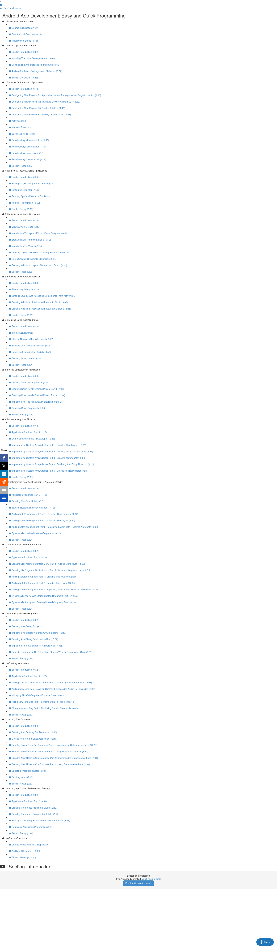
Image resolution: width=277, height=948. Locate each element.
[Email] (4, 490)
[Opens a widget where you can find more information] (265, 942)
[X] (4, 466)
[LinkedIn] (4, 474)
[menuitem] (1, 4)
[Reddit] (4, 482)
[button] (0, 1)
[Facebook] (4, 458)
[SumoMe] (4, 498)
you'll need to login (151, 878)
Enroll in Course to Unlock (138, 883)
